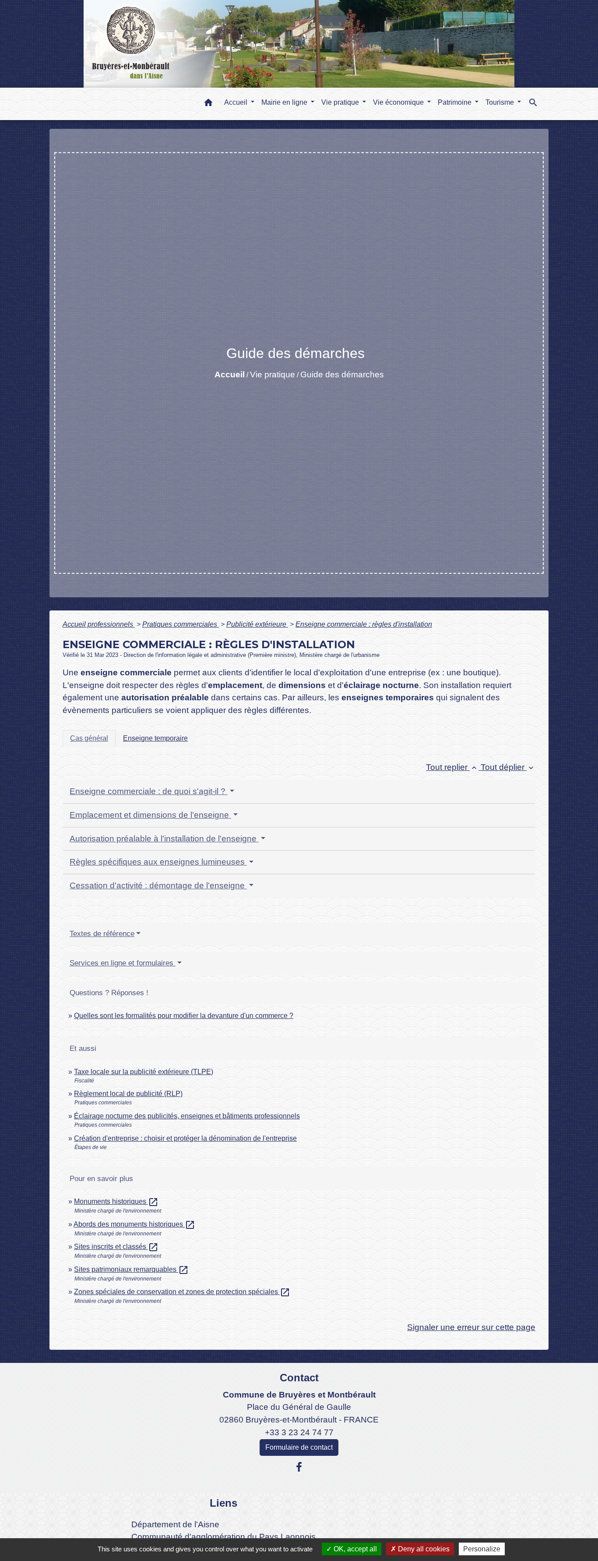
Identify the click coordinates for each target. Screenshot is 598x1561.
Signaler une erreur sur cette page (471, 1327)
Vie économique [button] (399, 102)
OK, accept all (354, 1549)
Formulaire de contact (299, 1447)
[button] (208, 104)
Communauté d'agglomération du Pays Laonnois (223, 1536)
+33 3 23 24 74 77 (299, 1432)
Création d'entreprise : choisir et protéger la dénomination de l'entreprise (185, 1138)
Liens (223, 1503)
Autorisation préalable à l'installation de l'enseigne (164, 838)
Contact (299, 1378)
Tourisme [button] (500, 102)
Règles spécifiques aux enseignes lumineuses (158, 861)
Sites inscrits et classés (116, 1246)
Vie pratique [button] (341, 102)
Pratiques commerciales (180, 624)
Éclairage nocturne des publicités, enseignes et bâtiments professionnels (187, 1116)
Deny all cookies (423, 1549)
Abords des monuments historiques (134, 1224)
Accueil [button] (236, 102)
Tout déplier (508, 767)
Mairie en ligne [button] (285, 102)
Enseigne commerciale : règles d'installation (363, 624)
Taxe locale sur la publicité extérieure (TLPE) (143, 1071)
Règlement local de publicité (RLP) (128, 1093)
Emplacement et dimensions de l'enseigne (150, 815)
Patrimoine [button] (455, 102)
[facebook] (299, 1467)
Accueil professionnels (99, 624)
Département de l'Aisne (175, 1524)
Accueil (230, 374)
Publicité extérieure (257, 624)
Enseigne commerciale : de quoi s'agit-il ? (149, 791)
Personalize (481, 1549)
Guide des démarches (342, 374)
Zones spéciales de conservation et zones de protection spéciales (182, 1291)
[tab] (89, 738)
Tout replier (452, 767)
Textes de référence (102, 934)
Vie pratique (272, 374)
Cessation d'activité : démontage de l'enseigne (158, 885)
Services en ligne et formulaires (123, 963)
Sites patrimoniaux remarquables (131, 1269)
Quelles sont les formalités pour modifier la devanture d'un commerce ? (183, 1015)
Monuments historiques (116, 1201)
